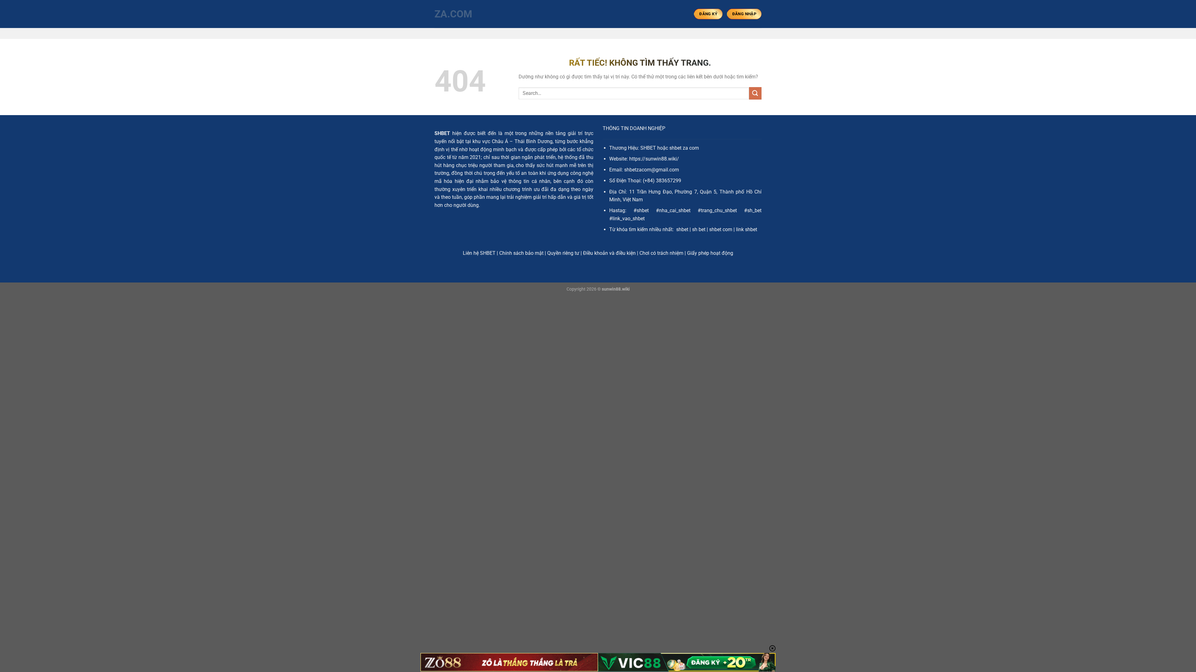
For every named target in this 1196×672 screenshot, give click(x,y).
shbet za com (684, 148)
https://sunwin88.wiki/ (654, 159)
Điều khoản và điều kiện (609, 253)
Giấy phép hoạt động (710, 253)
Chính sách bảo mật (521, 253)
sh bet (698, 229)
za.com (453, 14)
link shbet (746, 229)
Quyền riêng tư (563, 253)
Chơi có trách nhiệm (661, 253)
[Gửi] (755, 93)
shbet (682, 229)
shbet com (720, 229)
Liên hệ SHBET (479, 253)
